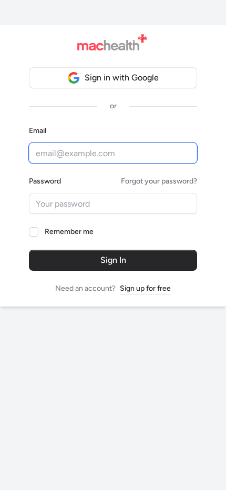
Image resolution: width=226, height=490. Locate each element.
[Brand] (114, 44)
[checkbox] (33, 232)
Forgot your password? (159, 181)
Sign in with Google (122, 78)
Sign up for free (145, 288)
